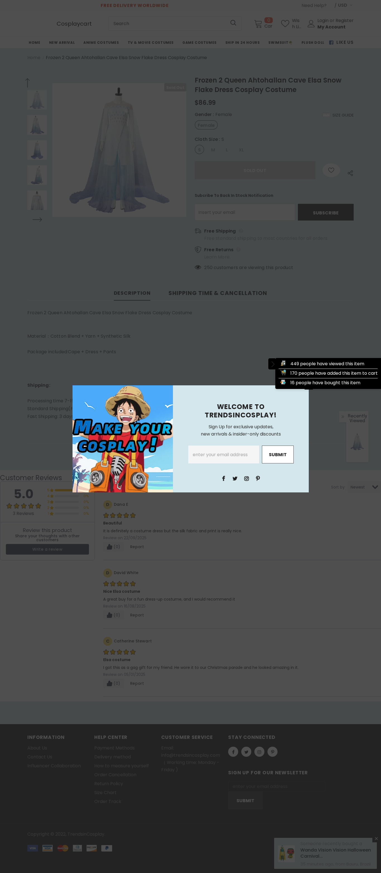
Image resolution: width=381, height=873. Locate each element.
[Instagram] (246, 478)
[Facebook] (224, 478)
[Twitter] (235, 478)
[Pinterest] (258, 478)
